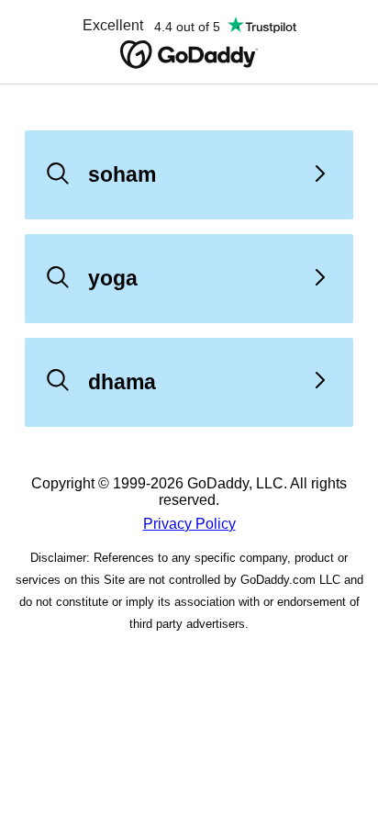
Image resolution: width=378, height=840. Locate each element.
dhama (122, 382)
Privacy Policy (189, 524)
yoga (113, 278)
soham (122, 174)
